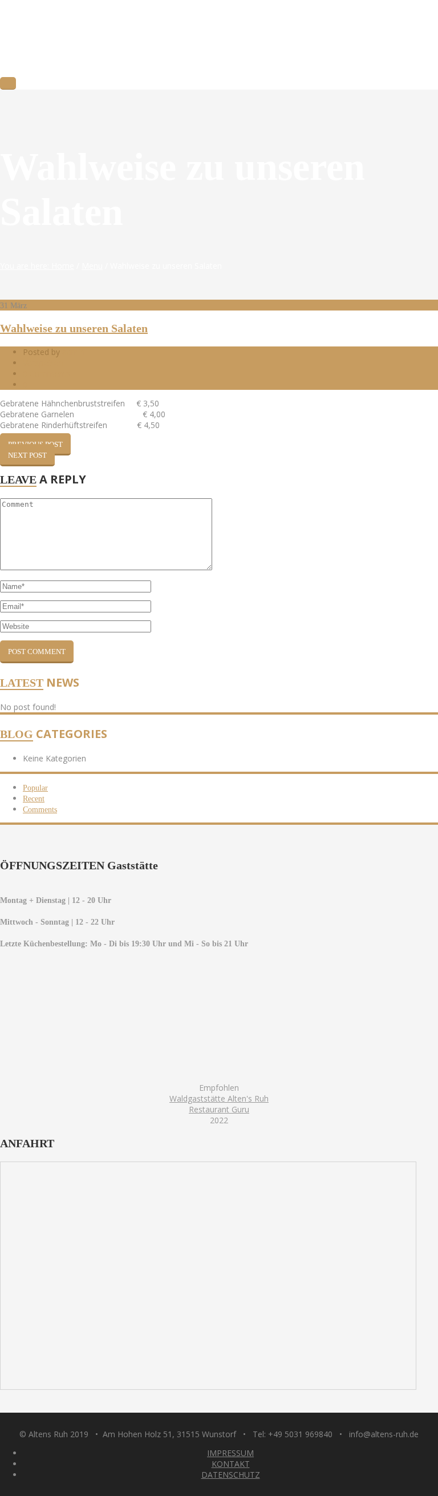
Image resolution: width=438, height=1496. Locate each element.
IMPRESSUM (230, 1452)
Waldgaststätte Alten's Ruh (219, 1098)
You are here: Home (37, 265)
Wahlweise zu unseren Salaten (74, 328)
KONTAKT (231, 1463)
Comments (40, 809)
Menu (92, 265)
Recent (33, 799)
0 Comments (47, 373)
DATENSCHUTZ (230, 1474)
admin (73, 351)
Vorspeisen (43, 362)
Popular (35, 788)
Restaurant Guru (219, 1109)
